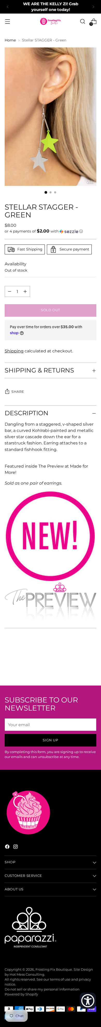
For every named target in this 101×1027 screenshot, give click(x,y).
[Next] (93, 7)
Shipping (14, 350)
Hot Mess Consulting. (27, 974)
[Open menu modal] (7, 21)
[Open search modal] (82, 21)
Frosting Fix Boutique (53, 969)
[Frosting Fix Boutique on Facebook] (8, 847)
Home (10, 40)
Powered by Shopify (21, 994)
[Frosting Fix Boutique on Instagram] (16, 847)
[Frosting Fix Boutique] (50, 21)
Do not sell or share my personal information (42, 989)
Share (17, 392)
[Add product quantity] (9, 291)
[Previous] (7, 7)
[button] (50, 231)
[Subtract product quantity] (25, 291)
